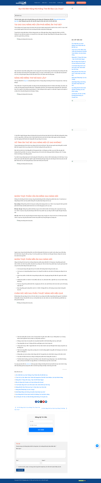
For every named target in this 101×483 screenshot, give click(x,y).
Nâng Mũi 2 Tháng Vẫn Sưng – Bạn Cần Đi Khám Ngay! (30, 380)
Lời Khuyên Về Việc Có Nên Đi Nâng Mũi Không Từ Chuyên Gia (31, 397)
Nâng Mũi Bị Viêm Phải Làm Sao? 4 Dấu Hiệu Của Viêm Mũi (31, 387)
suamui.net (28, 364)
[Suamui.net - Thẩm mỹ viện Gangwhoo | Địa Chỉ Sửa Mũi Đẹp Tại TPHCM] (21, 3)
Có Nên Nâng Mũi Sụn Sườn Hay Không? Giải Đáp (53, 408)
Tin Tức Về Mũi (52, 2)
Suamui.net (25, 480)
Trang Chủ (37, 2)
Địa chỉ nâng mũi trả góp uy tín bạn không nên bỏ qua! (29, 382)
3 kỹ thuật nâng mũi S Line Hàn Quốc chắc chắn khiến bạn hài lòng (33, 385)
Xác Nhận (41, 430)
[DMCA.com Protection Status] (82, 480)
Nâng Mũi (44, 2)
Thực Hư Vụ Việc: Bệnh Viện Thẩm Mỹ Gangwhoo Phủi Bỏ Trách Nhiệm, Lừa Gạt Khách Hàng (39, 377)
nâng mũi (26, 81)
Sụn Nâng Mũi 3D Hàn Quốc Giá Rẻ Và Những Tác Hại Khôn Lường (32, 394)
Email (43, 460)
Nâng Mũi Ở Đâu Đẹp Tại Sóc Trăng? (25, 389)
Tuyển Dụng (60, 2)
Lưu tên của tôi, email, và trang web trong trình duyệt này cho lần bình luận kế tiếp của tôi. (39, 466)
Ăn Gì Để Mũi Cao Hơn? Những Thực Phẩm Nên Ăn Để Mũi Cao (32, 375)
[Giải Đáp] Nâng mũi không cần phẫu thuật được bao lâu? (30, 392)
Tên (17, 460)
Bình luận (19, 448)
